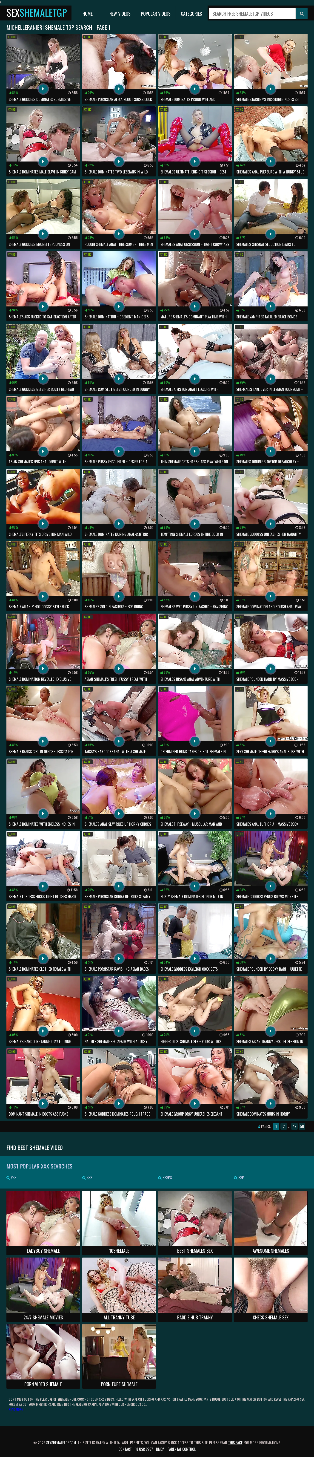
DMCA (160, 1449)
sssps (167, 1177)
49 (295, 1126)
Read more (16, 1409)
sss (89, 1177)
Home (88, 13)
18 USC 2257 (144, 1449)
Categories (191, 13)
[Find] (302, 13)
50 (302, 1126)
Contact (125, 1449)
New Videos (120, 13)
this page (235, 1442)
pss (13, 1177)
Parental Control (182, 1449)
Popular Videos (156, 13)
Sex (36, 13)
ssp (240, 1177)
